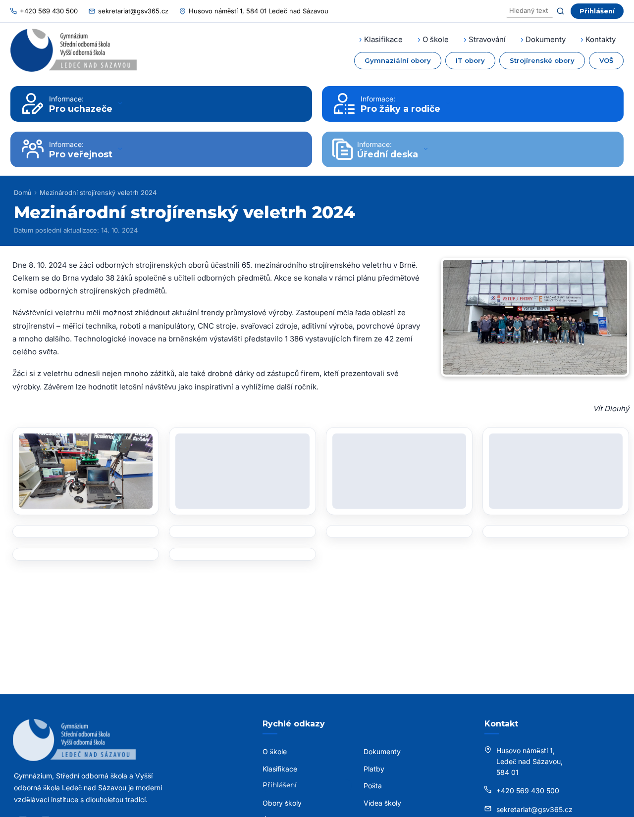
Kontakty (600, 39)
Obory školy (282, 803)
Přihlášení (597, 11)
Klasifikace (383, 39)
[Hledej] (560, 11)
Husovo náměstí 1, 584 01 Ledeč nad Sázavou (258, 11)
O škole (436, 39)
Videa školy (382, 803)
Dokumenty (546, 39)
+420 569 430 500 (49, 11)
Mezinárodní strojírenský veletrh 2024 (98, 192)
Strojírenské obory (542, 60)
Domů (22, 192)
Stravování (487, 39)
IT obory (470, 60)
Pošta (373, 785)
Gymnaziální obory (398, 60)
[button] (85, 471)
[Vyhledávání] (529, 11)
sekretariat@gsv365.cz (133, 11)
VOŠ (606, 60)
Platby (374, 769)
